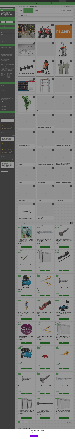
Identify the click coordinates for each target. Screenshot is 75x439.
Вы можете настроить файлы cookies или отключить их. (37, 433)
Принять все (34, 435)
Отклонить (43, 435)
